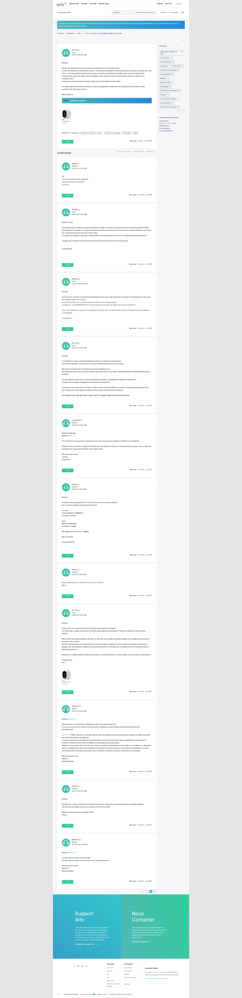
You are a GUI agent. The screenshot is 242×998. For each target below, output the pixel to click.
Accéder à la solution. (78, 100)
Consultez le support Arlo (85, 944)
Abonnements (74, 4)
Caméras (70, 33)
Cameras (84, 4)
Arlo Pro (109, 971)
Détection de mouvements (169, 90)
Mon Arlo (169, 4)
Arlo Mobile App (165, 62)
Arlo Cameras (164, 58)
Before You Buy (165, 82)
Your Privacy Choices (86, 994)
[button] (153, 47)
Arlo (79, 33)
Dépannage (127, 133)
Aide (182, 12)
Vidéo (136, 133)
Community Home (130, 977)
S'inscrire (163, 12)
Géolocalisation (165, 103)
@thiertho (71, 719)
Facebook (74, 966)
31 (138, 555)
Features (163, 95)
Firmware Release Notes (168, 99)
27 (137, 264)
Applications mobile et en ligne (91, 133)
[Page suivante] (183, 111)
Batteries (163, 78)
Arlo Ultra (110, 968)
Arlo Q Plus (110, 980)
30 (138, 470)
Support (160, 4)
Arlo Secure (164, 66)
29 (137, 405)
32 (137, 595)
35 (137, 825)
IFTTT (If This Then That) (168, 107)
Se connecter (173, 12)
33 (137, 691)
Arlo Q (109, 977)
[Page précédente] (142, 891)
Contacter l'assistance (140, 942)
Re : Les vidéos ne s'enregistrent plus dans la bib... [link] (104, 33)
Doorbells (93, 4)
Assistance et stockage (112, 133)
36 (137, 881)
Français (60, 33)
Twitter (78, 966)
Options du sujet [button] (184, 41)
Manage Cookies (102, 994)
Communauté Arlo (64, 12)
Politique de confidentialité (71, 994)
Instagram (86, 966)
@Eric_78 (72, 436)
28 (137, 328)
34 (137, 771)
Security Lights (104, 4)
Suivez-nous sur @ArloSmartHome (156, 978)
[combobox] (145, 12)
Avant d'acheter (165, 74)
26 (137, 195)
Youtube (82, 966)
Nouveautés (128, 971)
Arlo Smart (176, 66)
